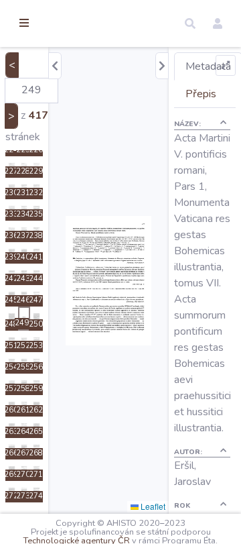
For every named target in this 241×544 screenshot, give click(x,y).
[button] (190, 23)
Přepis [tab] (200, 94)
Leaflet (152, 506)
